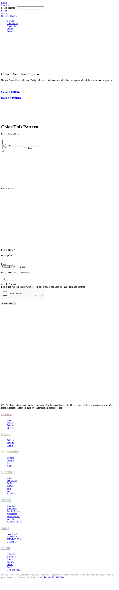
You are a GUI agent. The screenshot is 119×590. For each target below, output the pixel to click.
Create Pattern (8, 304)
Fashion (10, 483)
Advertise (11, 554)
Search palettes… (9, 8)
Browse (10, 21)
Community (12, 23)
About (5, 548)
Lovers (10, 463)
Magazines (12, 514)
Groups (10, 460)
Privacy (10, 562)
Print (9, 488)
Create (4, 13)
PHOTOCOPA (14, 539)
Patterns (10, 425)
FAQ (9, 567)
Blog (9, 465)
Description (6, 255)
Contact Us (12, 559)
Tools (9, 31)
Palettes (10, 422)
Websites (11, 519)
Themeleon (12, 536)
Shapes (10, 428)
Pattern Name (8, 250)
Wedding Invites (14, 521)
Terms (10, 564)
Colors (10, 420)
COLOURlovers (9, 16)
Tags (3, 278)
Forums (10, 458)
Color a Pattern (10, 91)
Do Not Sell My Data (54, 577)
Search (4, 10)
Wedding (11, 493)
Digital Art (12, 480)
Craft (9, 478)
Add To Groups (8, 284)
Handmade (12, 508)
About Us (11, 556)
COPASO (11, 542)
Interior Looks (13, 511)
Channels (11, 26)
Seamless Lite (13, 534)
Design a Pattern (11, 97)
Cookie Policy (13, 570)
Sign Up (5, 5)
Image (4, 264)
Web (9, 491)
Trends (10, 28)
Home (10, 486)
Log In (4, 2)
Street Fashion (13, 516)
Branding (11, 506)
